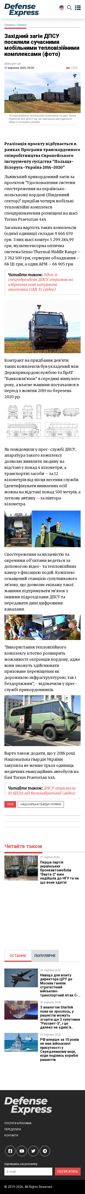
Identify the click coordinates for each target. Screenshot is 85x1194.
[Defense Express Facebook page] (10, 1151)
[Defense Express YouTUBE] (22, 1151)
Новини (21, 24)
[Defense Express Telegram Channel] (45, 1151)
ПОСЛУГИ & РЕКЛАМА (17, 1123)
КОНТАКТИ (11, 1135)
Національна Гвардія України (40, 804)
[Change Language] (61, 7)
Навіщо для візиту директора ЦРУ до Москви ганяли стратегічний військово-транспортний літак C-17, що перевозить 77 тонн (59, 989)
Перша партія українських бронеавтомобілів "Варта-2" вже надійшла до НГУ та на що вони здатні (59, 872)
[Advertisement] (42, 915)
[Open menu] (78, 8)
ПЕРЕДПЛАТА (12, 1129)
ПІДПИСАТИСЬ (67, 1171)
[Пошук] (69, 8)
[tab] (18, 956)
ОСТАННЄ (18, 956)
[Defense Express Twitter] (33, 1151)
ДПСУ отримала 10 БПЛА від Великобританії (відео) (42, 791)
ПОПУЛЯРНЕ (45, 956)
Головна (9, 24)
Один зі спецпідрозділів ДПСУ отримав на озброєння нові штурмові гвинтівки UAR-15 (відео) (40, 282)
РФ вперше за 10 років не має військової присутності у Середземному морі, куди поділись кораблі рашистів (59, 1049)
